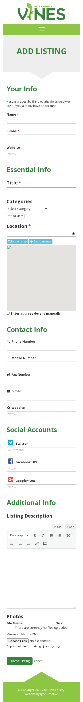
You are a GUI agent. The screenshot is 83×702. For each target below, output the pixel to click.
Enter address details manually (36, 313)
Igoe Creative (49, 694)
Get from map (42, 241)
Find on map (18, 241)
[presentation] (19, 535)
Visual (58, 527)
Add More (16, 216)
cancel (38, 661)
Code (70, 527)
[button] (19, 535)
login (10, 106)
